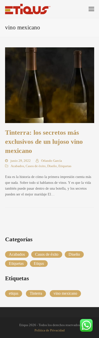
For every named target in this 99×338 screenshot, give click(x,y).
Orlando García (51, 161)
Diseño (52, 166)
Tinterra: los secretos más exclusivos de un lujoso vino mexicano (44, 141)
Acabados (17, 166)
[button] (91, 9)
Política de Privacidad (50, 330)
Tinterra (36, 293)
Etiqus (39, 263)
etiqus (13, 293)
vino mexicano (65, 293)
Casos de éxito (36, 166)
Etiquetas (64, 166)
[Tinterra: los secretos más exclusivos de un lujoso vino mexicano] (49, 85)
